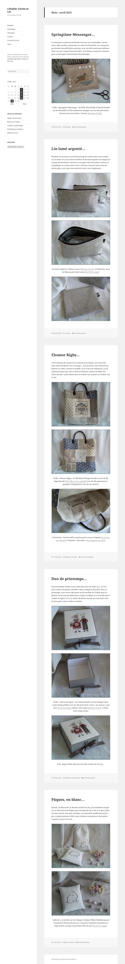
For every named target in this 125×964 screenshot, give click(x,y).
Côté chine (11, 33)
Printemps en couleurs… (15, 129)
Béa (98, 586)
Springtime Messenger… (73, 34)
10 (21, 92)
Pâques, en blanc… (68, 799)
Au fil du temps (92, 272)
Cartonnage (11, 29)
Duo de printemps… (69, 578)
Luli (61, 920)
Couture (10, 37)
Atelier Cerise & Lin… (14, 118)
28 (12, 101)
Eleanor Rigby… (65, 354)
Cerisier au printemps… (15, 125)
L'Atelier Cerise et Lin (18, 10)
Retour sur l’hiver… (14, 122)
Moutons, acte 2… (13, 133)
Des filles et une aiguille (76, 481)
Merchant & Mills (94, 113)
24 (21, 98)
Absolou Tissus (87, 269)
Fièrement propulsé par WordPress (63, 959)
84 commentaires (83, 942)
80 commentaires (80, 127)
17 (21, 95)
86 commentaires (89, 778)
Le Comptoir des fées (96, 540)
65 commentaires (80, 333)
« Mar (12, 104)
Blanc (66, 942)
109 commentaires (86, 557)
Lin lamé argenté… (68, 148)
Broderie (10, 25)
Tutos (9, 44)
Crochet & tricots (13, 40)
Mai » (25, 104)
